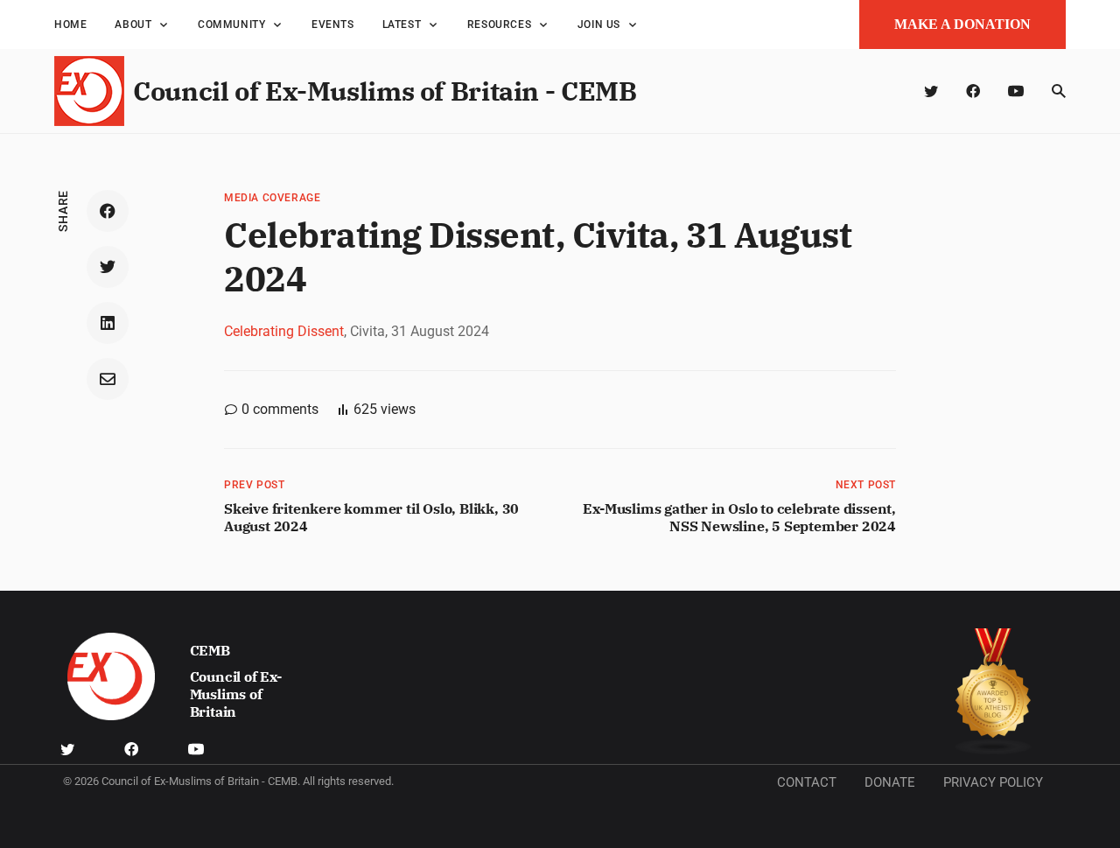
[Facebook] (973, 91)
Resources (499, 24)
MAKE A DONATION (962, 24)
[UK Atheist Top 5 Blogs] (993, 691)
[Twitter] (931, 91)
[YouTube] (1016, 91)
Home (70, 24)
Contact (806, 782)
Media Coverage (272, 198)
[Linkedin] (108, 323)
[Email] (108, 379)
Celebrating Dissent (284, 331)
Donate (889, 782)
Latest (402, 24)
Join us (599, 24)
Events (333, 24)
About (133, 24)
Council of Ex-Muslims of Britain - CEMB (384, 91)
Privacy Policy (993, 782)
